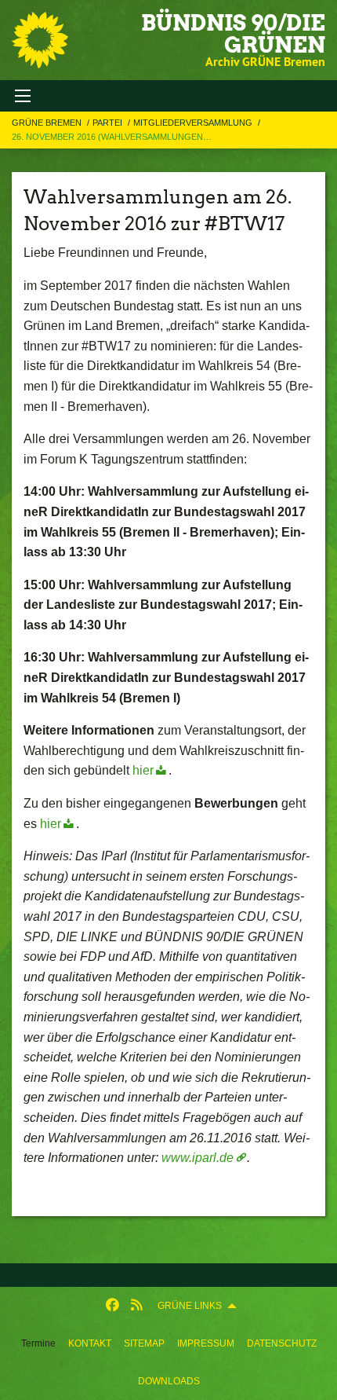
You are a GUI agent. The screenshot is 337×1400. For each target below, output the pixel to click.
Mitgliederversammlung (194, 122)
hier (143, 770)
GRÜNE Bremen (48, 122)
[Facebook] (112, 1306)
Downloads (169, 1381)
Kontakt (89, 1343)
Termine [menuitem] (38, 1343)
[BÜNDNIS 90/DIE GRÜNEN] (40, 40)
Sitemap (144, 1343)
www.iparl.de (197, 1157)
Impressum (205, 1343)
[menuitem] (89, 1343)
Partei (108, 122)
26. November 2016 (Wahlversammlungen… (112, 136)
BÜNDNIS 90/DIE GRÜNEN (233, 33)
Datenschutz (282, 1343)
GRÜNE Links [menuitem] (190, 1305)
